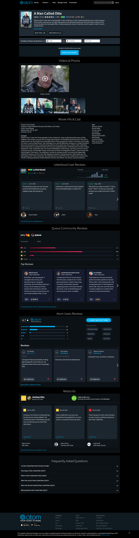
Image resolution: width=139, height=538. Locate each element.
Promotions (79, 526)
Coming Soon (99, 520)
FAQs (77, 520)
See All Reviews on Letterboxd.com (32, 221)
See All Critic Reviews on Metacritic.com (33, 450)
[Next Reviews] (117, 199)
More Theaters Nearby (102, 523)
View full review (27, 437)
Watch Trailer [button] (39, 33)
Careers (57, 520)
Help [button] (54, 2)
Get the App (58, 528)
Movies (36, 2)
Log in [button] (117, 2)
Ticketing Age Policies (81, 528)
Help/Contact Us (80, 518)
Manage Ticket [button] (62, 2)
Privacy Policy (105, 535)
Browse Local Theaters (69, 53)
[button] (54, 40)
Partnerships (58, 526)
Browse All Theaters (101, 526)
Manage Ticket (80, 523)
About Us (57, 518)
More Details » (38, 29)
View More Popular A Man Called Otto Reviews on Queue (38, 307)
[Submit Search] (112, 2)
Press (56, 523)
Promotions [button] (73, 2)
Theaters (45, 2)
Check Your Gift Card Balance (104, 528)
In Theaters (99, 518)
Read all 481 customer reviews (31, 385)
